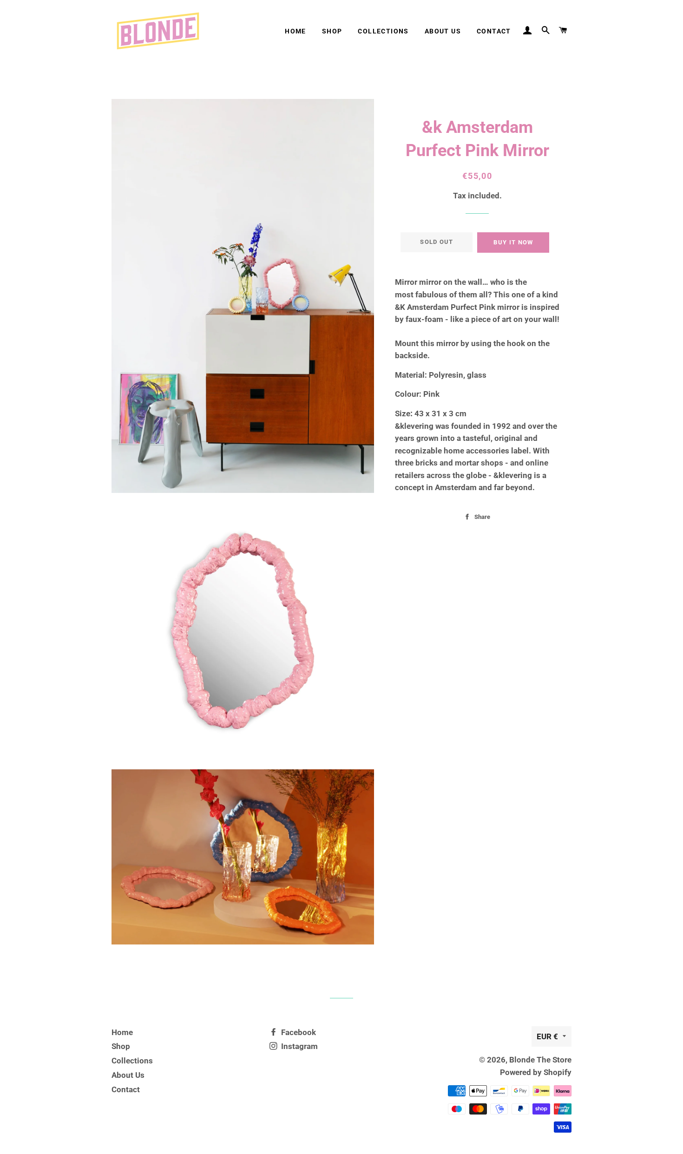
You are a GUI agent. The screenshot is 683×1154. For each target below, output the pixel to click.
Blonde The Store (540, 1059)
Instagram (298, 1046)
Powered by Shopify (535, 1072)
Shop (332, 31)
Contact (494, 31)
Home (295, 31)
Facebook (297, 1032)
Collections (383, 31)
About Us (443, 31)
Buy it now (513, 242)
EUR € (547, 1036)
